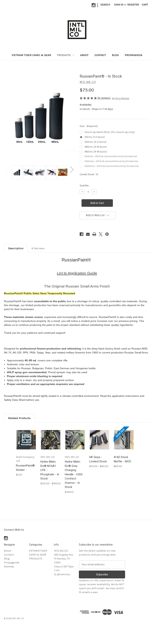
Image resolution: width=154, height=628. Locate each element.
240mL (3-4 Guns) (95, 141)
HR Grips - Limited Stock (98, 459)
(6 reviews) (104, 98)
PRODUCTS (64, 55)
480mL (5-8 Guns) (96, 146)
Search (105, 4)
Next (71, 169)
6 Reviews (38, 248)
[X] (101, 234)
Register (133, 4)
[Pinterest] (107, 234)
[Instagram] (94, 5)
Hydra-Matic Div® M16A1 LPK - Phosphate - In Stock (49, 470)
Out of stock (99, 443)
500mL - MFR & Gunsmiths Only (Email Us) (111, 156)
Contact (100, 55)
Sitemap (9, 566)
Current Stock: (89, 174)
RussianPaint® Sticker (25, 468)
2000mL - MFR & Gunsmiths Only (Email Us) (112, 166)
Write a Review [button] (120, 98)
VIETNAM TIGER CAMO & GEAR (31, 55)
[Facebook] (81, 234)
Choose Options (50, 443)
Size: (89, 126)
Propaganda (133, 55)
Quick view (26, 436)
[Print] (94, 234)
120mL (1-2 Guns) (95, 137)
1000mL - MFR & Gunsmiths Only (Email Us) (111, 161)
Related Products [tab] (19, 418)
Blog (115, 55)
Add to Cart (26, 443)
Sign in (118, 4)
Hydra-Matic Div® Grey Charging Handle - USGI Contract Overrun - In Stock (73, 474)
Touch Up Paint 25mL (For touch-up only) (110, 132)
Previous (7, 169)
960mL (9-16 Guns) (96, 151)
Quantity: (84, 185)
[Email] (88, 234)
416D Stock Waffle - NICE (122, 459)
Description (15, 248)
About (84, 55)
